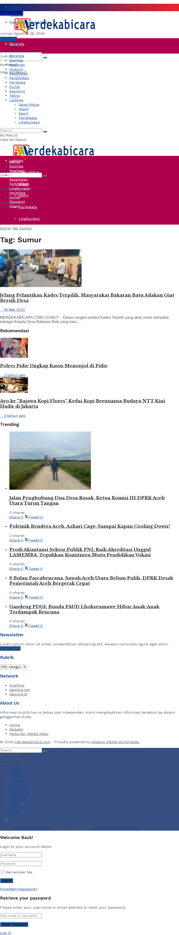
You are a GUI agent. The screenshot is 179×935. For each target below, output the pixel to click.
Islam (24, 109)
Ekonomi (17, 91)
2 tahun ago (14, 375)
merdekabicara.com (32, 742)
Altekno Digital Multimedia (115, 742)
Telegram (8, 39)
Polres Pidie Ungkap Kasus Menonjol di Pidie (54, 365)
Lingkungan (29, 218)
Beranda (16, 44)
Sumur (25, 228)
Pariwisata (28, 207)
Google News (11, 13)
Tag (15, 228)
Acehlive (16, 685)
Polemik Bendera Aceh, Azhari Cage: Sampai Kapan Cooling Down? (89, 526)
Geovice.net (19, 690)
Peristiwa (17, 114)
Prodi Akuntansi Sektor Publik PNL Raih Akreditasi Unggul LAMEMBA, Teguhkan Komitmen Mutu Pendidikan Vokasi (80, 552)
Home (14, 7)
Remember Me (19, 872)
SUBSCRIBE (10, 648)
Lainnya (16, 100)
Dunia (14, 125)
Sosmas (16, 60)
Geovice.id (18, 694)
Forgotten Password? (19, 889)
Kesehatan (18, 73)
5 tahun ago (14, 415)
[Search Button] (45, 57)
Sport (23, 195)
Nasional (17, 64)
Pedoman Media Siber (29, 734)
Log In (5, 933)
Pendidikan (19, 78)
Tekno (14, 95)
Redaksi (16, 729)
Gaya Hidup (29, 104)
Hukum (16, 69)
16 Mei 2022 (14, 309)
